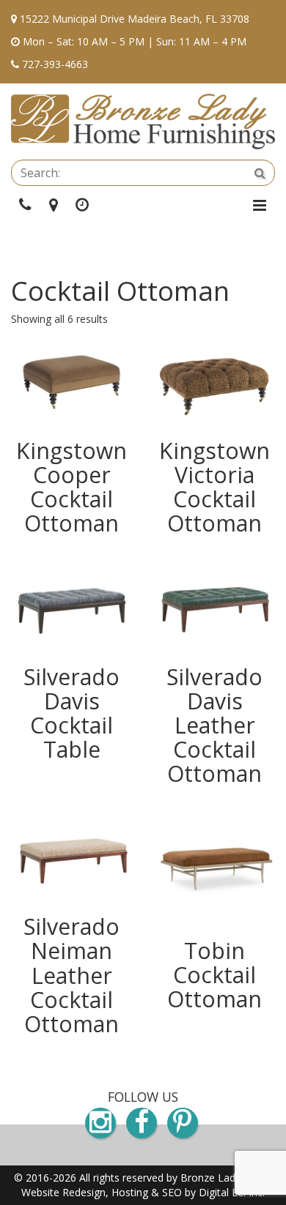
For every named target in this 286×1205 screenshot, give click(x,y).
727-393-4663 (55, 64)
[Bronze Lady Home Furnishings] (143, 121)
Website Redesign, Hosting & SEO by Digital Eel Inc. (143, 1192)
